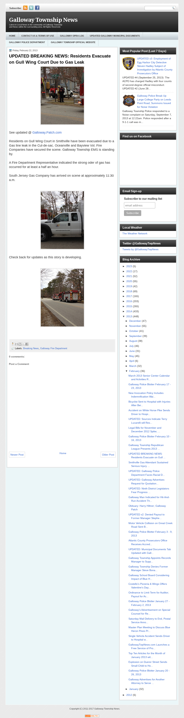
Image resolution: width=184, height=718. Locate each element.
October (134, 331)
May (132, 356)
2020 (129, 281)
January (134, 689)
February (134, 371)
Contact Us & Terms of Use (37, 36)
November (135, 326)
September (135, 336)
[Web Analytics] (92, 716)
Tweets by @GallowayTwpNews (140, 249)
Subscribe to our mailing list (143, 198)
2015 (129, 306)
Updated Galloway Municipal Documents (115, 36)
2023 (129, 266)
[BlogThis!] (20, 344)
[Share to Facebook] (27, 344)
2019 (129, 286)
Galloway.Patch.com (46, 132)
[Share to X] (23, 344)
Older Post (108, 454)
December (135, 321)
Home (12, 36)
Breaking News (31, 348)
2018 (129, 291)
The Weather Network (134, 233)
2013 (129, 316)
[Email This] (16, 344)
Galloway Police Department (27, 42)
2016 (129, 301)
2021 (129, 276)
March (133, 366)
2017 (129, 296)
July (131, 346)
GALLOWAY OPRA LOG (72, 36)
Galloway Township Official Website (73, 42)
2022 (129, 271)
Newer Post (17, 454)
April (132, 361)
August (133, 341)
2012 (129, 695)
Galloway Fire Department (53, 348)
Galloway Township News (43, 20)
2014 (129, 311)
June (132, 351)
